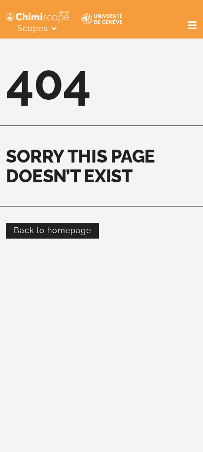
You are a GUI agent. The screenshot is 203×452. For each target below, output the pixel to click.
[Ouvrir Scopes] (54, 29)
